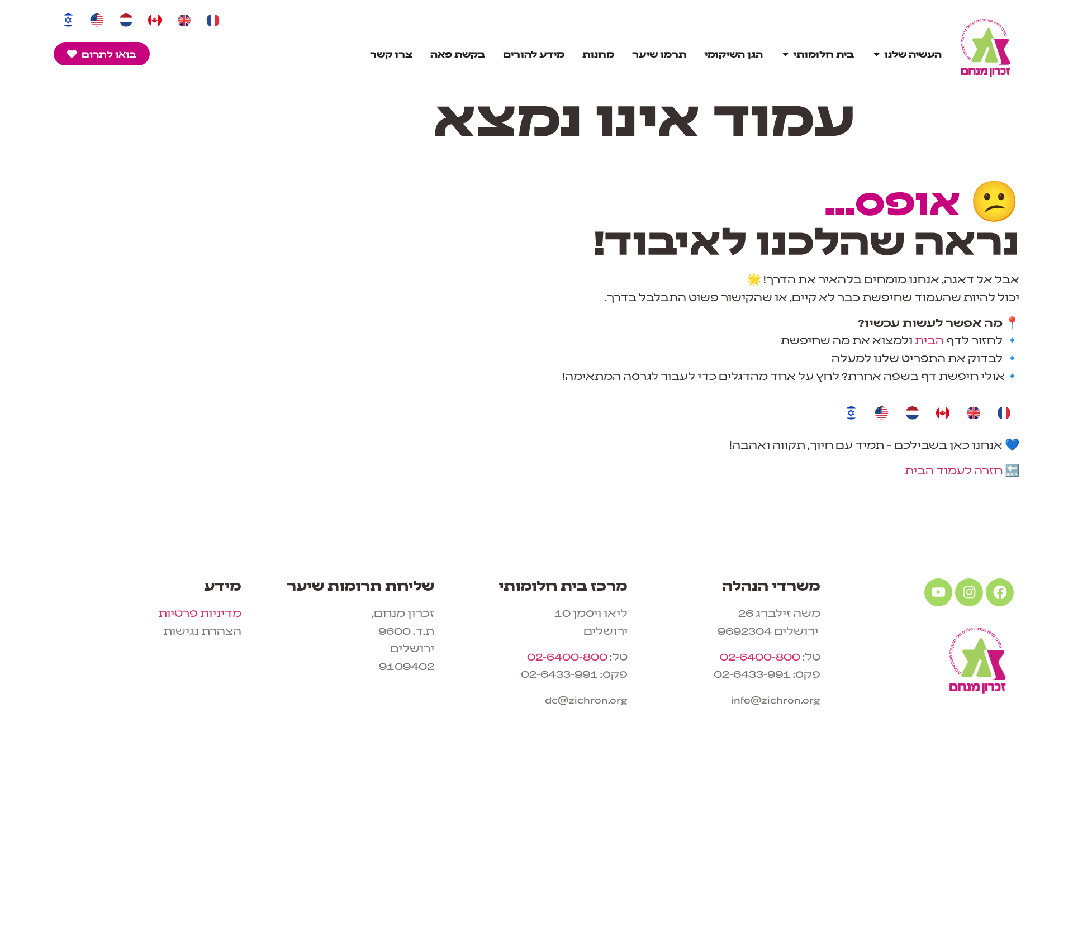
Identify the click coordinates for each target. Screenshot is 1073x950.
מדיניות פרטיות (199, 612)
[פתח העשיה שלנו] (876, 54)
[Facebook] (1000, 592)
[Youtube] (938, 592)
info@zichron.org (775, 698)
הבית (929, 339)
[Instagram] (969, 592)
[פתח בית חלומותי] (785, 54)
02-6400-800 (760, 655)
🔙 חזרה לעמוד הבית (962, 469)
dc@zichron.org (586, 698)
